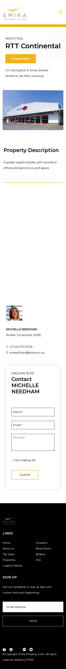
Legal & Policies (12, 565)
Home (7, 542)
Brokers (40, 554)
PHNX (30, 659)
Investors (41, 542)
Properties (9, 560)
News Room (43, 548)
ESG (38, 560)
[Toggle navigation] (52, 12)
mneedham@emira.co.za (26, 352)
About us (8, 548)
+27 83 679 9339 (20, 347)
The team (9, 554)
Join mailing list (25, 460)
